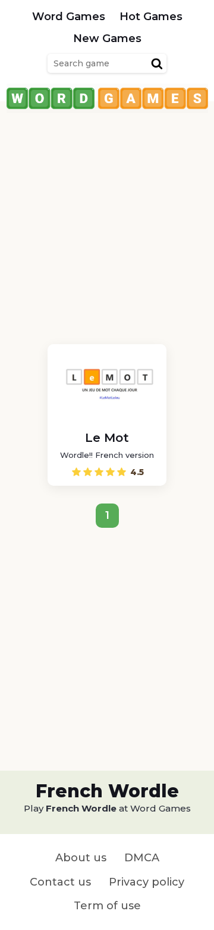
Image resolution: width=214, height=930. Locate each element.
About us (80, 857)
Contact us (60, 882)
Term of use (107, 905)
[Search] (156, 63)
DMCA (141, 857)
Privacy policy (146, 882)
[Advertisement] (107, 219)
